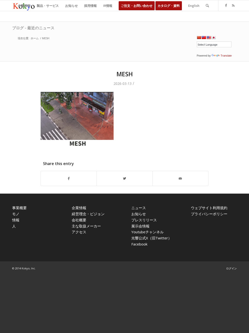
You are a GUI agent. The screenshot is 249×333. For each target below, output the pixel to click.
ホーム (35, 38)
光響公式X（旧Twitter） (151, 237)
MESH (124, 74)
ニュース (138, 207)
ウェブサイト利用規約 (209, 207)
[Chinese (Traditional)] (204, 37)
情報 (15, 219)
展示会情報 (140, 226)
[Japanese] (213, 37)
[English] (208, 37)
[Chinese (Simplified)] (199, 37)
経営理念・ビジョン (88, 213)
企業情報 (79, 207)
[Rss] (233, 5)
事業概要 (19, 207)
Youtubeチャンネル (147, 231)
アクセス (79, 231)
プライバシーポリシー (209, 213)
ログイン (231, 268)
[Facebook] (226, 5)
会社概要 (79, 219)
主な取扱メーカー (86, 226)
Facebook (139, 244)
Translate (226, 55)
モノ (15, 213)
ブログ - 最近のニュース (33, 27)
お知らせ (138, 213)
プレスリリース (144, 219)
